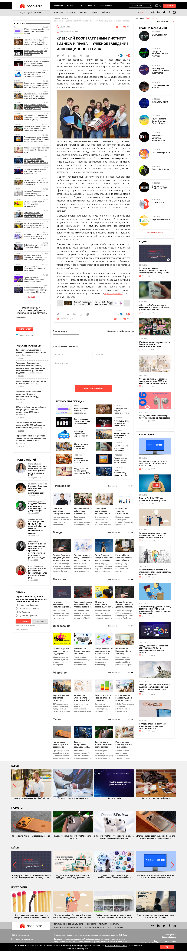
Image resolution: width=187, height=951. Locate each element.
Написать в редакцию (67, 319)
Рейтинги (106, 12)
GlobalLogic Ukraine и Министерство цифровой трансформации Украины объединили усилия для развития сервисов (33, 215)
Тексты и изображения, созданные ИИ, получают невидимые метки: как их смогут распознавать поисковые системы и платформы (37, 161)
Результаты (40, 621)
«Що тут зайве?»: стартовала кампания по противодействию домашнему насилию (122, 451)
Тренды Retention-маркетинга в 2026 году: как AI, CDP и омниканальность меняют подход (153, 649)
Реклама (103, 924)
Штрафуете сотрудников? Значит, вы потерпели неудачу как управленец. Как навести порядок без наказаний (155, 610)
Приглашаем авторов (94, 927)
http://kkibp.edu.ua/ (113, 293)
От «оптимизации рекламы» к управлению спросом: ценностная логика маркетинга (155, 572)
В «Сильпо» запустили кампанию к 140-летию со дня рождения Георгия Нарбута (35, 258)
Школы (94, 12)
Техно (80, 6)
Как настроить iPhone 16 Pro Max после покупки (72, 837)
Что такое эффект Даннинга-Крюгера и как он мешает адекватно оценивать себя (73, 916)
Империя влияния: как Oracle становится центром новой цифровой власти (152, 726)
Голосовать (23, 621)
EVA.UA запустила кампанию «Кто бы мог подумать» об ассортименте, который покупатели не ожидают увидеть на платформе (154, 346)
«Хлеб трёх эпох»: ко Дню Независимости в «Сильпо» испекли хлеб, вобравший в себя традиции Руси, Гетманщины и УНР (34, 42)
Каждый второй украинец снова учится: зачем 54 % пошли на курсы (82, 472)
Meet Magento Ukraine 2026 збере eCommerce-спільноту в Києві (160, 71)
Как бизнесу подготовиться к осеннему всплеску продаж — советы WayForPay (81, 463)
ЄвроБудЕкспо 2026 (161, 219)
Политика (119, 927)
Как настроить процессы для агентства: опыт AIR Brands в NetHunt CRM (153, 463)
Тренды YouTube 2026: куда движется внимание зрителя (152, 499)
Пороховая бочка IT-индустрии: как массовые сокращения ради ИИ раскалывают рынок (31, 438)
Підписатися (24, 329)
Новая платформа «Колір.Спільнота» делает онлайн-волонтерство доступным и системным (34, 279)
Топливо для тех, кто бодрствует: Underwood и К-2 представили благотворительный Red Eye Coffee (35, 268)
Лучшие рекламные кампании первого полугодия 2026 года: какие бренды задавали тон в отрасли (153, 382)
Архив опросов (22, 629)
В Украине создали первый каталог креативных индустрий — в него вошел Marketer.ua (36, 290)
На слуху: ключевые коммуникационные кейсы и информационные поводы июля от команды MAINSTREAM (154, 271)
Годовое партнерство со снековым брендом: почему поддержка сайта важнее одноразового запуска (73, 876)
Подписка (169, 6)
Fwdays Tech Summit (161, 169)
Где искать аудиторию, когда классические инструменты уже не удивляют (114, 876)
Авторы (83, 12)
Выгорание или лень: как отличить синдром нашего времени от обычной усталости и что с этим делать (31, 916)
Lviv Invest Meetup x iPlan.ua (160, 86)
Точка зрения (106, 6)
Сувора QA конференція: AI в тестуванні (160, 53)
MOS (109, 927)
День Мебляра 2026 (161, 153)
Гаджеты (17, 807)
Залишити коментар (93, 388)
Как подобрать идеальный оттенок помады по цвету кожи (31, 351)
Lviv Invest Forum (159, 35)
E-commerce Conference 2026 (159, 187)
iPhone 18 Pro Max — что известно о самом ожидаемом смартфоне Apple (114, 837)
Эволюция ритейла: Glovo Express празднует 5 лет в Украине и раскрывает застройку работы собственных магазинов (36, 226)
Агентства (58, 12)
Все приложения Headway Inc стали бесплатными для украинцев (82, 422)
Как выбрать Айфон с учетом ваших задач (31, 836)
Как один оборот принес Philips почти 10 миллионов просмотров (154, 417)
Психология (19, 887)
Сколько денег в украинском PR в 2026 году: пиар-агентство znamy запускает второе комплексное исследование (36, 128)
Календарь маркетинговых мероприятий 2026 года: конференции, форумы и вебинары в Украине (34, 74)
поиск (150, 5)
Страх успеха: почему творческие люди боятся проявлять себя (155, 916)
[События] (160, 5)
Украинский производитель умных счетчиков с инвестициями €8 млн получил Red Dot (36, 193)
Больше (31, 297)
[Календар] (156, 5)
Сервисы (71, 12)
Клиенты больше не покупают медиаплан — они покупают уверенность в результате (153, 535)
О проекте (91, 924)
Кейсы (15, 847)
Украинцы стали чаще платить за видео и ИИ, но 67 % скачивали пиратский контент (36, 236)
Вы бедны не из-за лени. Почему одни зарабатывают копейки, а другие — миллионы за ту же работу (154, 688)
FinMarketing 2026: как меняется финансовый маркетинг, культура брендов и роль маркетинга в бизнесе (36, 64)
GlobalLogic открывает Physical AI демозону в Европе (36, 246)
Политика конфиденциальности (68, 924)
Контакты (114, 924)
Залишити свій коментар (120, 331)
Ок (167, 947)
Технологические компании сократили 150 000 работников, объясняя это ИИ (30, 425)
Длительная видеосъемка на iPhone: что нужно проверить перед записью (155, 837)
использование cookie (116, 945)
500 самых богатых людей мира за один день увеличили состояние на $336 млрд (31, 409)
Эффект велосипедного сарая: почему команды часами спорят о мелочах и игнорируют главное (114, 916)
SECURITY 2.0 (158, 203)
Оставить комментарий (25, 626)
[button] (132, 486)
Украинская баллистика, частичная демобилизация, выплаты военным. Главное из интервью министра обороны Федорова (30, 368)
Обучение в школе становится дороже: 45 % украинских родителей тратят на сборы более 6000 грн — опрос (36, 96)
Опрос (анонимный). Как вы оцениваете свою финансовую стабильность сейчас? (32, 599)
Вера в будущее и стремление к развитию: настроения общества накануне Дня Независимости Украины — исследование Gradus (36, 85)
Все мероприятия (155, 232)
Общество (91, 6)
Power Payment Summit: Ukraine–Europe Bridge (160, 121)
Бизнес (70, 6)
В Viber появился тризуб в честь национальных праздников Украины (81, 412)
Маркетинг (58, 6)
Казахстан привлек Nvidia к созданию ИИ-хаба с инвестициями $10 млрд (28, 394)
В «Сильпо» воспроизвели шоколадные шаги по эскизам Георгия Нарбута (36, 182)
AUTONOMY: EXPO (160, 102)
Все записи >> (114, 486)
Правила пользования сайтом (67, 927)
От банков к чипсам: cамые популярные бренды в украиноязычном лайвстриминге (35, 172)
